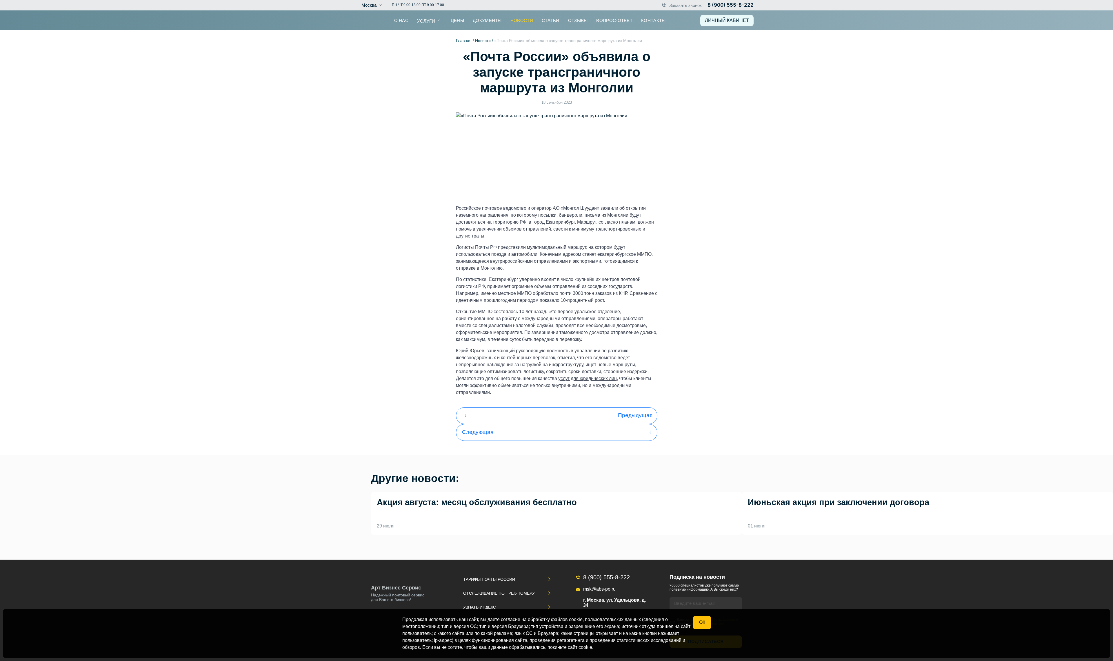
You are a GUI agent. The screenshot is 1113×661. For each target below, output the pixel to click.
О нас (401, 20)
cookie (585, 647)
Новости (521, 20)
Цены (457, 20)
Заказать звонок (685, 5)
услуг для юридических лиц (587, 378)
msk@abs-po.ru (599, 589)
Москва (369, 5)
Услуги (426, 21)
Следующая (477, 432)
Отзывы (578, 20)
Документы (487, 20)
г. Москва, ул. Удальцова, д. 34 (614, 603)
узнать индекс (479, 607)
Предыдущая (635, 415)
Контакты (653, 20)
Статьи (550, 20)
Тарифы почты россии (489, 579)
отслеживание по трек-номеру (499, 593)
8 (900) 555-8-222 (731, 5)
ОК (702, 622)
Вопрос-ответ (614, 20)
